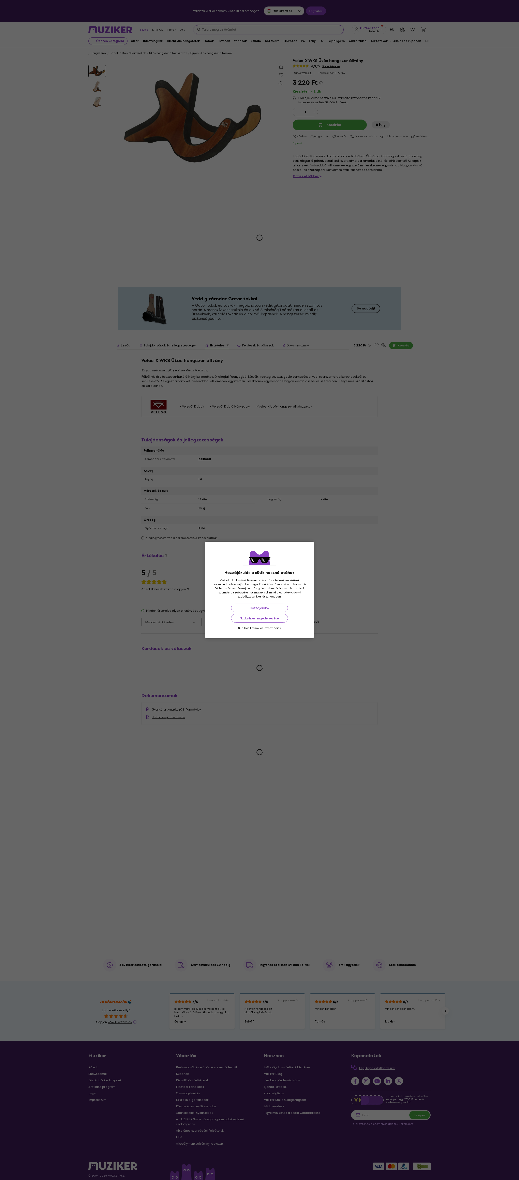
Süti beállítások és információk (259, 628)
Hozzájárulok (259, 607)
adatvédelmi (292, 592)
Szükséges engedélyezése (259, 618)
